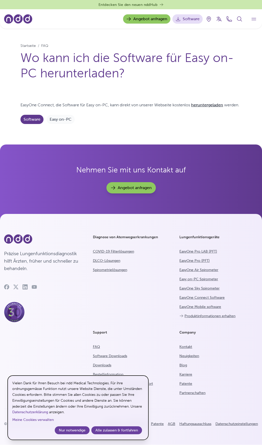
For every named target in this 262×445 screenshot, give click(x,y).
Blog (183, 365)
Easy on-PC (61, 119)
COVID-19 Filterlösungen (113, 251)
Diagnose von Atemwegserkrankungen (125, 237)
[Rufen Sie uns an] (229, 19)
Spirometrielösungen (110, 270)
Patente (185, 383)
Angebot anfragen (150, 19)
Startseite (28, 46)
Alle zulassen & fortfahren (116, 430)
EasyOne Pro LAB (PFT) (198, 251)
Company (187, 332)
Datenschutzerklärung (30, 412)
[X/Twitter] (15, 286)
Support (100, 332)
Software (191, 19)
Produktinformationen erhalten (209, 316)
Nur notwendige (72, 430)
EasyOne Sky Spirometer (199, 288)
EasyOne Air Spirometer (198, 270)
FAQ (44, 46)
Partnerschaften (192, 393)
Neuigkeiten (189, 356)
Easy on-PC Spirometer (198, 279)
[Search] (239, 19)
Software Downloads (110, 356)
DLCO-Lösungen (106, 260)
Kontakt (185, 347)
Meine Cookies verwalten (33, 420)
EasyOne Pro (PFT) (194, 260)
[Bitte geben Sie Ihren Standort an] (209, 19)
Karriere (185, 374)
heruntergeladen (207, 105)
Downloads (102, 365)
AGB (171, 424)
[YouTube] (34, 286)
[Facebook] (6, 286)
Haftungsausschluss (195, 424)
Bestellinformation (108, 374)
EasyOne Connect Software (202, 297)
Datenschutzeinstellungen (236, 424)
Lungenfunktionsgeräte (199, 237)
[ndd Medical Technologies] (42, 239)
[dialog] (78, 408)
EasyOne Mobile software (200, 307)
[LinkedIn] (25, 286)
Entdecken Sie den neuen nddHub (128, 5)
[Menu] (254, 19)
